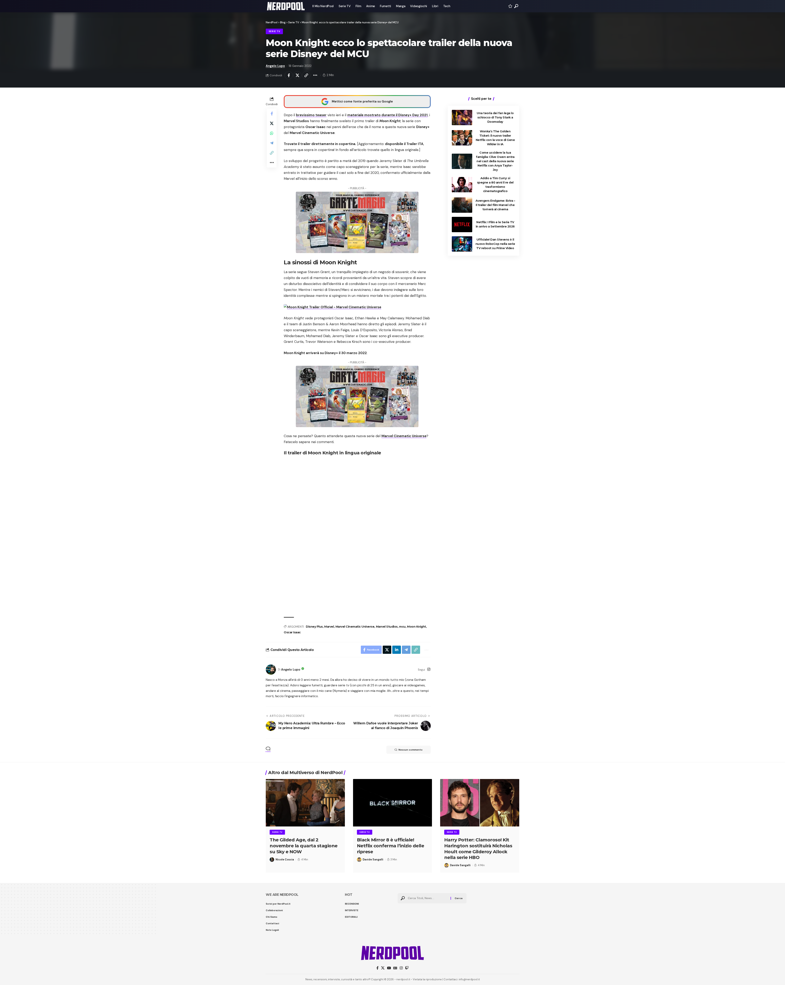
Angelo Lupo (275, 66)
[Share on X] (297, 75)
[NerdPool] (286, 6)
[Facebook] (377, 968)
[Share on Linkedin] (396, 650)
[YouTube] (389, 968)
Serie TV (274, 31)
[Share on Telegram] (272, 143)
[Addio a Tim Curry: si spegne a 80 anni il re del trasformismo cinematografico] (462, 184)
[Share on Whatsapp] (272, 133)
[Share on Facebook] (289, 75)
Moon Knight (416, 626)
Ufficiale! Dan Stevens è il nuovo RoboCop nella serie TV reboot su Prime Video (495, 244)
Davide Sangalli (373, 859)
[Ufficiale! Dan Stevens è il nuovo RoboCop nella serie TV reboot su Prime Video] (462, 244)
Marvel (329, 626)
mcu (402, 626)
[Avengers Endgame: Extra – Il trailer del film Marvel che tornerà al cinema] (462, 205)
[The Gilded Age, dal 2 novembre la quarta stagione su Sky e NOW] (305, 802)
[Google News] (395, 968)
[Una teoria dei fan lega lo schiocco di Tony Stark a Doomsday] (462, 117)
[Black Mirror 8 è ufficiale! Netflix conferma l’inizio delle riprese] (392, 802)
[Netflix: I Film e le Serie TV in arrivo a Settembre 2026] (462, 224)
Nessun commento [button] (410, 749)
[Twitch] (407, 968)
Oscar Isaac (292, 632)
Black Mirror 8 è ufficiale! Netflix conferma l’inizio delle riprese (390, 845)
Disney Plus (314, 626)
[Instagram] (429, 669)
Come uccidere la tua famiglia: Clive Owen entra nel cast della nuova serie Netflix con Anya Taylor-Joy (495, 161)
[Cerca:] (428, 898)
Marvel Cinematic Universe (403, 436)
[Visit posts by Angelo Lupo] (271, 669)
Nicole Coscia (285, 859)
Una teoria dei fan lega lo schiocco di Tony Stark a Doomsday (495, 117)
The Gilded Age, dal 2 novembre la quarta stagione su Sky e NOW (304, 845)
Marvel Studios (387, 626)
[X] (383, 968)
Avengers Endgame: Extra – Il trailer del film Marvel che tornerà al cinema (495, 205)
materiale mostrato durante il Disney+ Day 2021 (387, 115)
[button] (516, 6)
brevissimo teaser (311, 115)
